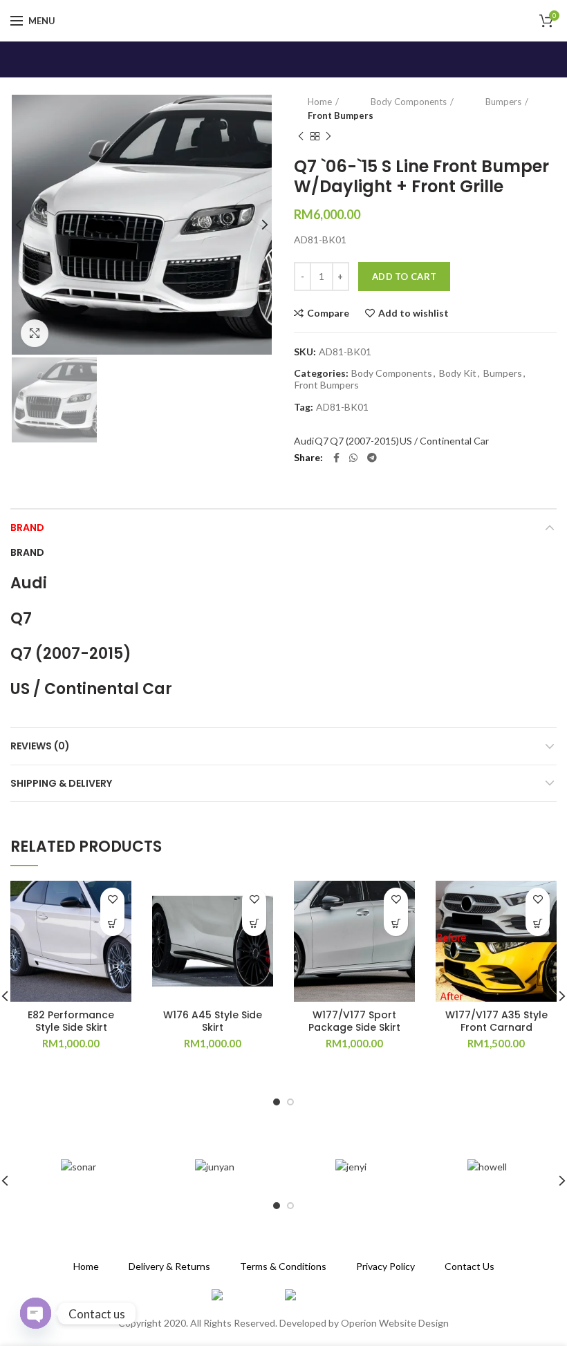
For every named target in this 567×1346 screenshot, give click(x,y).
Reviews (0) (40, 746)
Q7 (321, 441)
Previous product (301, 136)
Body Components (409, 101)
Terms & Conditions (283, 1266)
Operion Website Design (395, 1323)
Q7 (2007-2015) (364, 441)
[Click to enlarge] (34, 333)
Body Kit (457, 373)
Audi (304, 441)
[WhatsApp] (353, 458)
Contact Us (469, 1266)
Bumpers (503, 101)
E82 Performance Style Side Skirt (71, 1021)
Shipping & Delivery (61, 783)
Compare (328, 313)
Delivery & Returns (169, 1266)
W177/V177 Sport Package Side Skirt (354, 1021)
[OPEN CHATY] (35, 1313)
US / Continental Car (444, 441)
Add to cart (404, 276)
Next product (328, 136)
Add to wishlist (413, 313)
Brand (27, 527)
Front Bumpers (340, 115)
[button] (112, 924)
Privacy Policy (385, 1266)
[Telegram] (372, 458)
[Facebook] (336, 458)
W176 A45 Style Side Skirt (212, 1021)
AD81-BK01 (342, 407)
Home (320, 101)
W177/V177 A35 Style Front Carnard (496, 1021)
